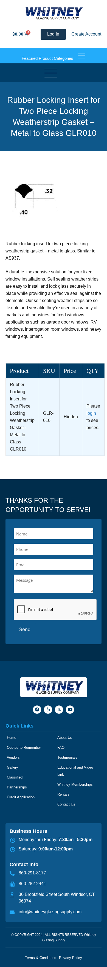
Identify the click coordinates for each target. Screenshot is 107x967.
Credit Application (21, 797)
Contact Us (66, 804)
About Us (64, 738)
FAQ (60, 747)
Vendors (13, 757)
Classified (14, 777)
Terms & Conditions (40, 958)
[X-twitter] (59, 709)
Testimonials (67, 757)
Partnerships (17, 787)
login (91, 413)
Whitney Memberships (75, 784)
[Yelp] (48, 709)
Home (11, 738)
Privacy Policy (70, 958)
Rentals (63, 794)
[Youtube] (70, 709)
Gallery (12, 767)
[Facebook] (37, 709)
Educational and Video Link (75, 771)
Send (25, 629)
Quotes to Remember (24, 747)
